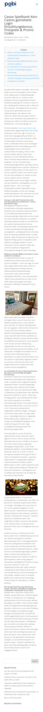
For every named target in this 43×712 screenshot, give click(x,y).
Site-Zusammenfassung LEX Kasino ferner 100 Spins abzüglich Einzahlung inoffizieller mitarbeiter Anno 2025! (23, 78)
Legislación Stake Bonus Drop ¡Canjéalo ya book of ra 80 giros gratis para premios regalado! (19, 685)
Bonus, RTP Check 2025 (12, 698)
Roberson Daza (12, 37)
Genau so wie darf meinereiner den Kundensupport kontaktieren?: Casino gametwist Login (21, 55)
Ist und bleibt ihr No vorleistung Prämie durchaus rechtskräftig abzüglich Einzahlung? (22, 70)
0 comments (21, 40)
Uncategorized (9, 40)
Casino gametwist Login (27, 128)
